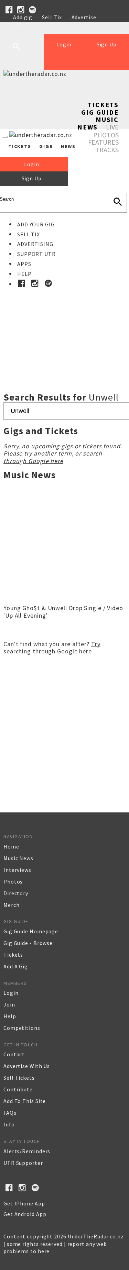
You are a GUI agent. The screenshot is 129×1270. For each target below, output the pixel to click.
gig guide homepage (30, 931)
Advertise (84, 17)
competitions (21, 1027)
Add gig (22, 17)
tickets (13, 954)
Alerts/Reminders (26, 1151)
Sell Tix (52, 17)
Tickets (103, 104)
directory (15, 893)
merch (11, 904)
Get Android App (24, 1214)
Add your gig (36, 224)
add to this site (24, 1101)
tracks (107, 149)
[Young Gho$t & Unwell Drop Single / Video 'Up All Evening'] (64, 599)
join (9, 1004)
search (21, 52)
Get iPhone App (24, 1203)
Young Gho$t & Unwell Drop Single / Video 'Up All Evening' (63, 611)
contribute (18, 1089)
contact (14, 1054)
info (9, 1124)
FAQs (10, 1112)
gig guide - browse (28, 943)
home (11, 846)
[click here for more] (64, 324)
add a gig (15, 966)
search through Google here (52, 457)
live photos (106, 131)
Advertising (35, 243)
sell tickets (19, 1077)
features (103, 142)
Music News (98, 123)
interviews (17, 869)
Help (56, 24)
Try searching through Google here (51, 647)
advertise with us (26, 1066)
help (9, 1016)
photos (13, 881)
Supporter (26, 24)
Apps (24, 263)
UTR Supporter (23, 1162)
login (11, 992)
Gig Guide (100, 112)
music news (18, 858)
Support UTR (36, 253)
